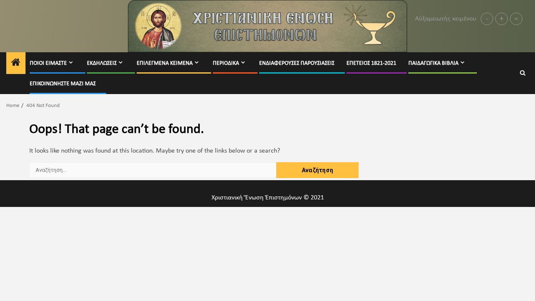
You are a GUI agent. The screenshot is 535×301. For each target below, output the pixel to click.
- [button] (487, 19)
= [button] (516, 19)
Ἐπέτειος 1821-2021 (371, 63)
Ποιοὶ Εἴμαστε (48, 63)
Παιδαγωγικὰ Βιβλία (433, 63)
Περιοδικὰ (226, 63)
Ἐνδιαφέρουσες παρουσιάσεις (296, 63)
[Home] (15, 64)
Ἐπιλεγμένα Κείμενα (165, 63)
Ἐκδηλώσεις (102, 63)
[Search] (522, 73)
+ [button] (501, 19)
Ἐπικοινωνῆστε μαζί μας (63, 84)
